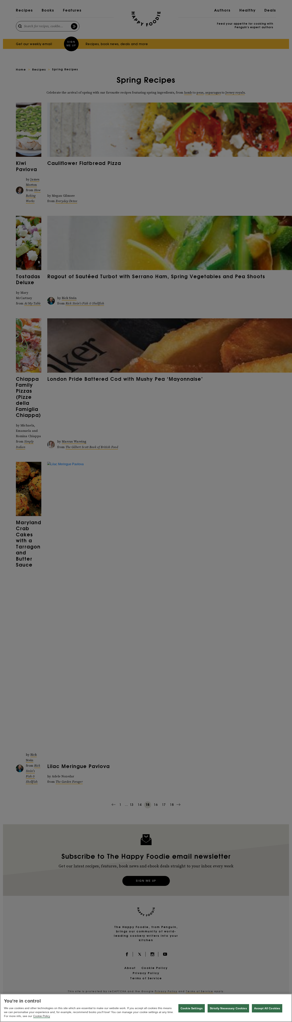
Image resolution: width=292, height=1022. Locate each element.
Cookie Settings (192, 1008)
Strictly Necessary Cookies (228, 1008)
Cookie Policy (41, 1016)
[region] (146, 1008)
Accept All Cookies (267, 1008)
